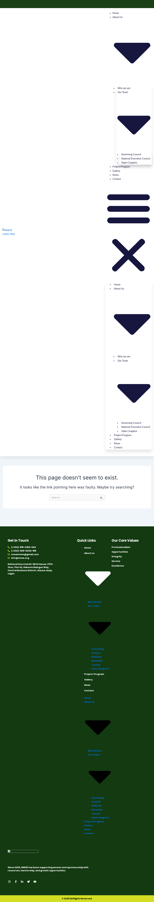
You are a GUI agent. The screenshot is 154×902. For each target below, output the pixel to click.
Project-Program (121, 166)
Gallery (116, 171)
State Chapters (129, 162)
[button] (128, 232)
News (115, 175)
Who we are (95, 602)
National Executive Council (97, 660)
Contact (116, 179)
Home (115, 13)
